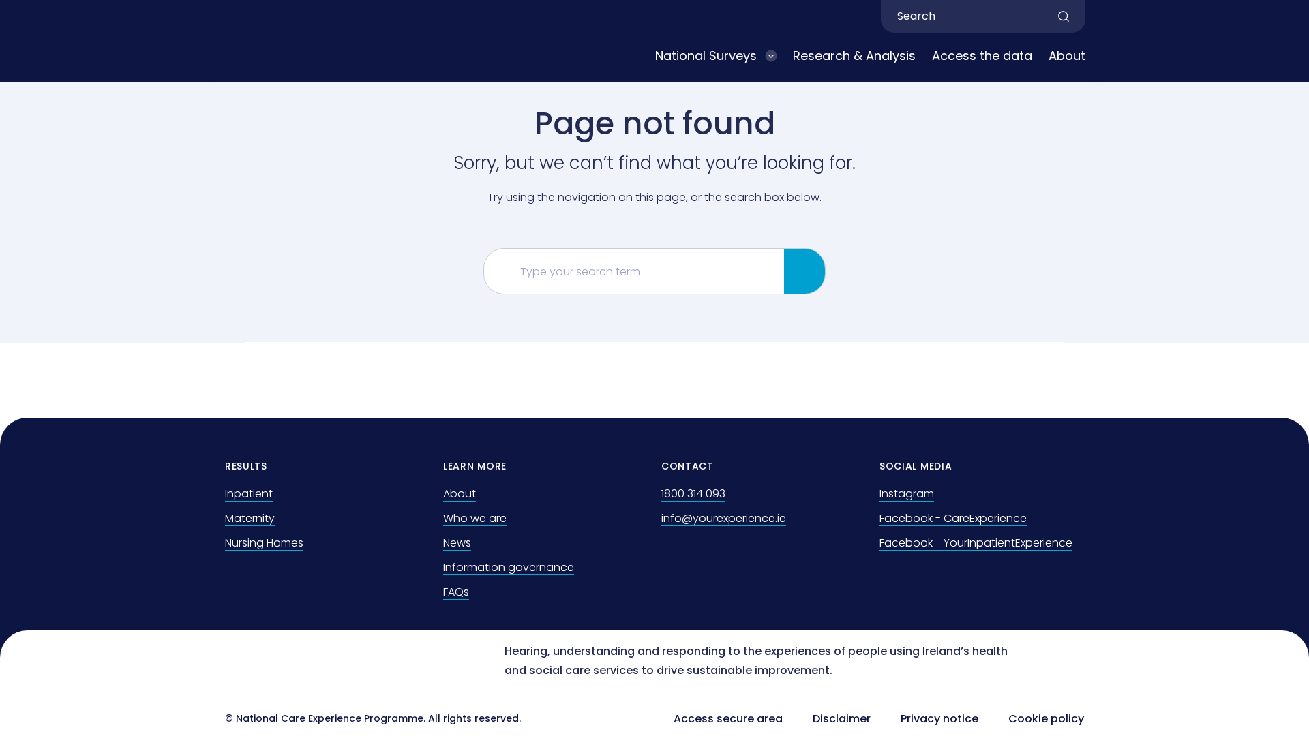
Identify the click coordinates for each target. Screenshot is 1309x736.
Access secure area (728, 718)
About (1067, 56)
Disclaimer (842, 718)
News (457, 543)
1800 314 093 (693, 494)
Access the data (982, 56)
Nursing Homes (264, 543)
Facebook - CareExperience (953, 518)
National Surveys (706, 56)
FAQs (456, 592)
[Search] (804, 271)
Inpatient (249, 494)
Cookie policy (1046, 718)
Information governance (508, 567)
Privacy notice (939, 718)
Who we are (475, 518)
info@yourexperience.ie (723, 518)
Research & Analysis (854, 56)
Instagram (906, 494)
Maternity (250, 518)
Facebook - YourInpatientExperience (975, 543)
